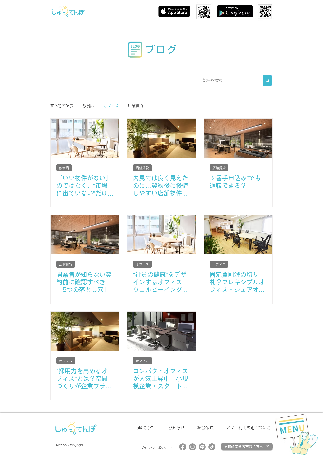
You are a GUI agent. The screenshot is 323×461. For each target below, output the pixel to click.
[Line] (202, 446)
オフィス (110, 106)
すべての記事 (61, 106)
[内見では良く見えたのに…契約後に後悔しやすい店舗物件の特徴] (161, 138)
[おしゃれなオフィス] (161, 234)
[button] (296, 434)
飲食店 (88, 106)
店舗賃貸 (135, 106)
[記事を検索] (267, 80)
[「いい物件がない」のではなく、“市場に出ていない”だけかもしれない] (85, 138)
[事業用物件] (85, 234)
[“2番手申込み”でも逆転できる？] (238, 138)
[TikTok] (211, 446)
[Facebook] (182, 446)
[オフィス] (85, 331)
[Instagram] (192, 446)
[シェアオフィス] (238, 234)
